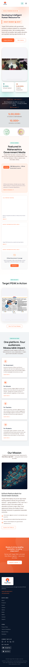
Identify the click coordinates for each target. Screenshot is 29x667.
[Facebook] (5, 641)
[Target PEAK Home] (5, 3)
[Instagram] (2, 641)
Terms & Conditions (6, 629)
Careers (3, 607)
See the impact (14, 107)
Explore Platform (8, 40)
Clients (3, 609)
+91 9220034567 (5, 593)
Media (3, 612)
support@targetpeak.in (7, 591)
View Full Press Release (14, 326)
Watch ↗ (5, 219)
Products (4, 602)
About (3, 600)
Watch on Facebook (8, 190)
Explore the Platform (8, 527)
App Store (7, 651)
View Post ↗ (14, 265)
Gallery (3, 614)
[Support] (22, 3)
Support (3, 619)
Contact (3, 617)
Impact (3, 605)
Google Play (7, 647)
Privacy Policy (5, 627)
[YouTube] (13, 641)
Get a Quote (21, 40)
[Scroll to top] (25, 664)
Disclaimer (4, 634)
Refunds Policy (5, 631)
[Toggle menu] (26, 3)
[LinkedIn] (10, 641)
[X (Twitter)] (8, 641)
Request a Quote (14, 562)
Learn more (7, 374)
